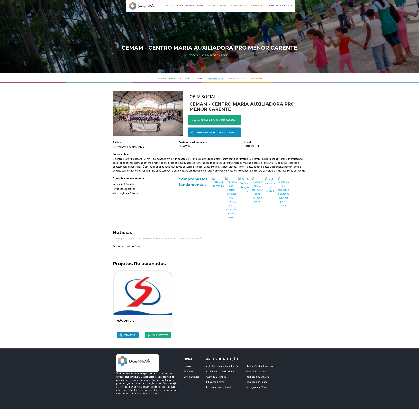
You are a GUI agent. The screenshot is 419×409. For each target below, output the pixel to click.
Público (117, 142)
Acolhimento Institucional (220, 371)
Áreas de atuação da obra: (129, 178)
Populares (189, 371)
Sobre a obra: (121, 154)
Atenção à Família (216, 376)
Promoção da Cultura (257, 376)
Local (247, 142)
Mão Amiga (125, 320)
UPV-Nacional (191, 376)
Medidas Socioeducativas (259, 366)
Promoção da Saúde (256, 381)
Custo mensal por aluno (193, 142)
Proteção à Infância (256, 387)
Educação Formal (215, 381)
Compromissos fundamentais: (192, 182)
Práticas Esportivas (256, 371)
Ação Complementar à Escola (222, 366)
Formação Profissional (218, 387)
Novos (187, 366)
